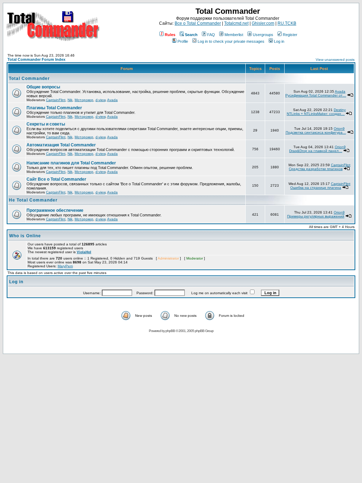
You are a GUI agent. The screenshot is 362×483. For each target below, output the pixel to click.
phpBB (170, 331)
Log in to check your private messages (231, 41)
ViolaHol (84, 252)
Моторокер (84, 100)
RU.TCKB (287, 23)
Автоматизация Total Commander (61, 144)
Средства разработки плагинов (316, 169)
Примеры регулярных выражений (315, 216)
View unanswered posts (335, 60)
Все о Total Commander (198, 23)
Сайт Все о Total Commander (56, 179)
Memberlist (233, 35)
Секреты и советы (46, 124)
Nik (70, 100)
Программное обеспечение (55, 210)
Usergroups (263, 35)
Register (290, 35)
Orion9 (339, 128)
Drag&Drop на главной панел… (315, 151)
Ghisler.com (263, 23)
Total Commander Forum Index (36, 59)
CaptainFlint (55, 100)
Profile (182, 41)
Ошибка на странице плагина (315, 188)
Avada (112, 100)
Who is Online (25, 235)
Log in (279, 41)
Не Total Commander (33, 200)
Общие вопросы (43, 87)
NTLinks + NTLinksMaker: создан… (316, 114)
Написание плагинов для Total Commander (71, 163)
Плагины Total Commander (54, 107)
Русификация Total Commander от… (315, 95)
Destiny (340, 110)
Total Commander (29, 78)
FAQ (211, 35)
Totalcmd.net (236, 23)
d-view (100, 100)
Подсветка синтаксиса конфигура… (316, 132)
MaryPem (65, 266)
